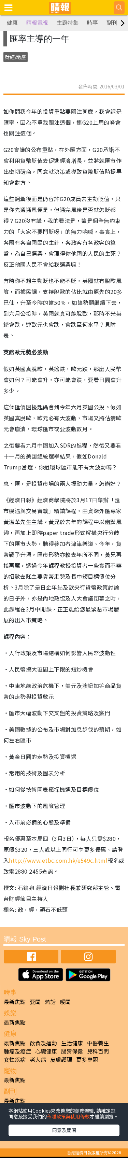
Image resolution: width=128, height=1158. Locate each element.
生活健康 (72, 1043)
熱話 (50, 1002)
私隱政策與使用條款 (68, 1116)
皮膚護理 (61, 1059)
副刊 (111, 23)
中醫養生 (98, 1043)
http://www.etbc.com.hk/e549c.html (58, 860)
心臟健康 (46, 1051)
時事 (92, 23)
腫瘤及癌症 (17, 1051)
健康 (12, 23)
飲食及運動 (43, 1043)
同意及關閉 (64, 1130)
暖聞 (65, 1002)
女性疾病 (15, 1059)
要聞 (35, 1002)
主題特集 (68, 23)
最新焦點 (15, 1002)
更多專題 (87, 1059)
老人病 (38, 1059)
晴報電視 (37, 23)
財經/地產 (15, 57)
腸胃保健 (72, 1051)
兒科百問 (98, 1051)
